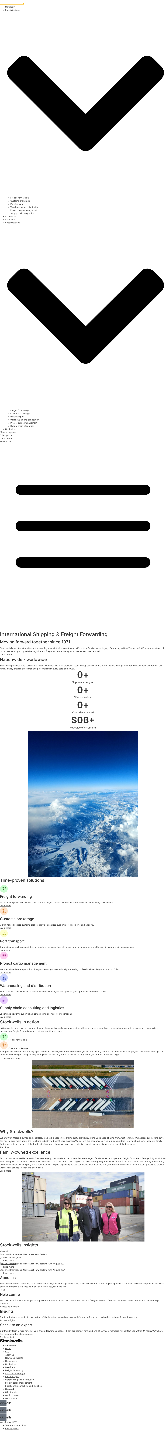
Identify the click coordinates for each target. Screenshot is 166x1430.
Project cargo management (23, 210)
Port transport (17, 204)
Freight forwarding (19, 197)
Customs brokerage (20, 201)
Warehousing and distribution (24, 207)
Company (10, 7)
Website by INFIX (8, 1422)
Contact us (10, 216)
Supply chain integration (22, 213)
